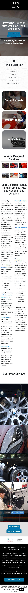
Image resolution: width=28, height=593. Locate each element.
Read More (14, 591)
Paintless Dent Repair (20, 201)
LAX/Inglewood (14, 80)
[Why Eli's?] (14, 148)
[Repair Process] (14, 128)
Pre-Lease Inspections (21, 227)
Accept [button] (21, 589)
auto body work (21, 558)
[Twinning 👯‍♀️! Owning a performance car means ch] (14, 468)
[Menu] (13, 7)
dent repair (5, 560)
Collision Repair (5, 317)
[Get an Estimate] (14, 109)
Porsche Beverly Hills (14, 83)
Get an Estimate (14, 33)
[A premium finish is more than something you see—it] (14, 439)
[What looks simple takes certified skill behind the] (14, 496)
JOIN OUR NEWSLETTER (14, 579)
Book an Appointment (14, 36)
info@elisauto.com (14, 549)
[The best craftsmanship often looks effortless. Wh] (14, 411)
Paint (8, 346)
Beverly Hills (14, 72)
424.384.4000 (22, 547)
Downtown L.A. (14, 77)
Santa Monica (14, 69)
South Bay (14, 75)
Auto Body (3, 346)
